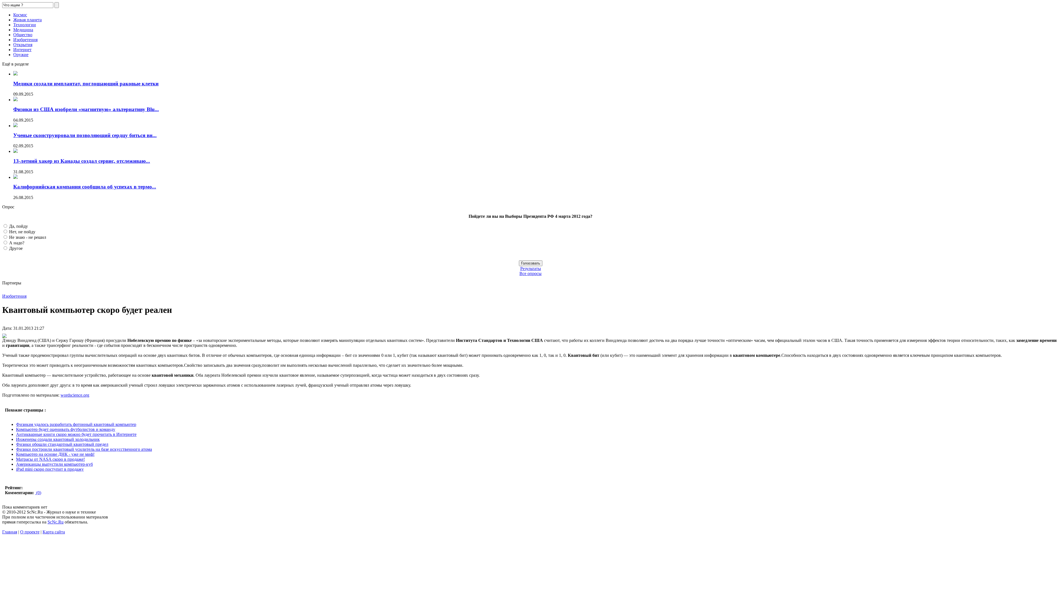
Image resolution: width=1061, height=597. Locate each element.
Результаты (530, 268)
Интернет (22, 49)
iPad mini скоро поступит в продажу (50, 469)
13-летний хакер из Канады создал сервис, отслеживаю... (81, 161)
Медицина (23, 29)
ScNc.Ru (56, 522)
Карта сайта (54, 532)
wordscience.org (75, 395)
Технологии (24, 24)
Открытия (22, 44)
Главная (9, 532)
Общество (22, 34)
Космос (20, 14)
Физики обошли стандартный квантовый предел (62, 444)
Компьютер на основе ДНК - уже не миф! (55, 454)
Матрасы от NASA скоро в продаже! (50, 459)
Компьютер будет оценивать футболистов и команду (65, 429)
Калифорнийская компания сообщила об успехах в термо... (84, 187)
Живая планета (27, 19)
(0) (38, 492)
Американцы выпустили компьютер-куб (54, 464)
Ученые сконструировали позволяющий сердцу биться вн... (85, 135)
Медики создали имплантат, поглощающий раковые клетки (86, 84)
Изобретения (25, 39)
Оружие (20, 54)
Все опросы (530, 273)
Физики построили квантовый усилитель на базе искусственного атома (84, 449)
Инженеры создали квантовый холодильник (58, 439)
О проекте (30, 532)
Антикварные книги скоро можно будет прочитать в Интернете (76, 434)
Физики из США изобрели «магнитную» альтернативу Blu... (86, 109)
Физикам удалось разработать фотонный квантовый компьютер (76, 424)
